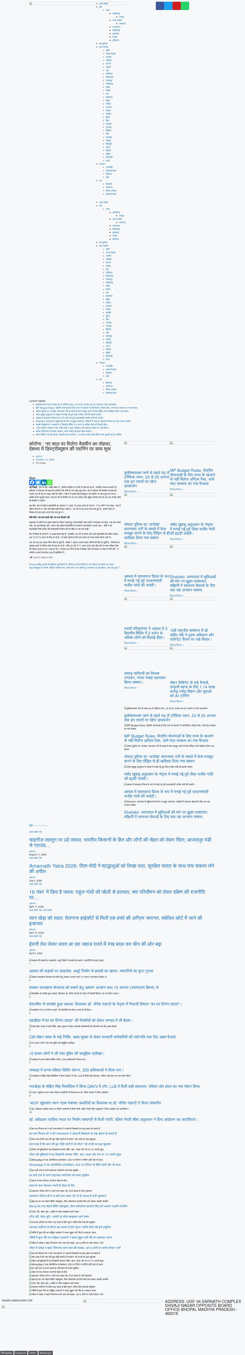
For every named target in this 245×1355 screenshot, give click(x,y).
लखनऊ (122, 23)
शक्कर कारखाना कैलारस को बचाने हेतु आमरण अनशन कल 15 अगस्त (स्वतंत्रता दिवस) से (93, 987)
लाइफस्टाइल (111, 170)
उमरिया (109, 60)
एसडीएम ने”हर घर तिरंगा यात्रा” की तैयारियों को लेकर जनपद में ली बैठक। (81, 1020)
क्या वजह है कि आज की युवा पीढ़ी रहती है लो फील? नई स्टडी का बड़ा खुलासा (70, 1144)
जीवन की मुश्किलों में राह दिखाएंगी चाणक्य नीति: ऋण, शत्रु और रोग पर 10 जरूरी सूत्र (75, 1154)
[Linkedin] (44, 482)
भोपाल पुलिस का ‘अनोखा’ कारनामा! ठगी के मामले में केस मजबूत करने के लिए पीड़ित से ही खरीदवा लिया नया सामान (82, 411)
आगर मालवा (111, 53)
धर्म (100, 180)
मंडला (108, 110)
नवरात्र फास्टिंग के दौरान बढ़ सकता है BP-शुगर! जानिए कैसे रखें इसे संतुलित (70, 1227)
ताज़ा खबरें (103, 3)
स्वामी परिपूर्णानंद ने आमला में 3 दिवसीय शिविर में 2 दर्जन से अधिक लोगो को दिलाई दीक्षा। (72, 424)
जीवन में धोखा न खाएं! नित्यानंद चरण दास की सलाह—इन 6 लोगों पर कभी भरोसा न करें (75, 1247)
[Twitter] (38, 482)
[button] (122, 198)
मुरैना (108, 117)
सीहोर (108, 153)
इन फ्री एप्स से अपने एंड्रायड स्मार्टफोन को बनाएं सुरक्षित (59, 1175)
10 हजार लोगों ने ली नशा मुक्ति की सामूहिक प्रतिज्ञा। (67, 1053)
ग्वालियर (109, 73)
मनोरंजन (109, 187)
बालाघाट (109, 97)
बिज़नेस (109, 183)
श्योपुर (108, 140)
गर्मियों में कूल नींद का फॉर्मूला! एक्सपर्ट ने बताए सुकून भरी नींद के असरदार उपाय (70, 1237)
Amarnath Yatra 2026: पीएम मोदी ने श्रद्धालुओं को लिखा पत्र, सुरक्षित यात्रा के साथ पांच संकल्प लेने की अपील (121, 868)
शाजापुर (109, 137)
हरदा (108, 160)
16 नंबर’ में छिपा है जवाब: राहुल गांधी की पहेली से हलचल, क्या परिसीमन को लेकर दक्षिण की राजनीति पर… (117, 894)
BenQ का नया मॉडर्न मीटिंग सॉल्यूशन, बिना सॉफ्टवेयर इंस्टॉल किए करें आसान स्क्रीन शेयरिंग (78, 1206)
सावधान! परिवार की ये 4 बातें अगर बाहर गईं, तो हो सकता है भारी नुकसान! (67, 1195)
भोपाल (108, 103)
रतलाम (108, 123)
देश (100, 6)
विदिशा (108, 130)
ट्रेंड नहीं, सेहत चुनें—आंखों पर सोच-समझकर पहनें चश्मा (59, 1216)
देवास (108, 90)
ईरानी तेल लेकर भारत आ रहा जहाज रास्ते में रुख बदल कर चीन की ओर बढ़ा (95, 943)
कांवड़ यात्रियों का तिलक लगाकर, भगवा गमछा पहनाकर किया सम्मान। (64, 431)
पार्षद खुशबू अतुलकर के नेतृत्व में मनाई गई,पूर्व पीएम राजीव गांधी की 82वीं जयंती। (69, 414)
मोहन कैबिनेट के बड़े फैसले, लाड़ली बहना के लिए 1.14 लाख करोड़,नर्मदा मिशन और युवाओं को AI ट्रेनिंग (79, 434)
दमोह (108, 87)
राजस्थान (116, 26)
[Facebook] (32, 482)
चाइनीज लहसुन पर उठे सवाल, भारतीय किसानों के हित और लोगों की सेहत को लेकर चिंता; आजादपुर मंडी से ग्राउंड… (120, 842)
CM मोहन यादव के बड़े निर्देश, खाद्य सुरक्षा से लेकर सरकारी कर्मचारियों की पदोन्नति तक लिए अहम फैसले (102, 1037)
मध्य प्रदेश (103, 46)
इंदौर (108, 50)
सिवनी (108, 150)
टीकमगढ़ (109, 83)
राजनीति (109, 167)
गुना (107, 70)
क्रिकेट (109, 173)
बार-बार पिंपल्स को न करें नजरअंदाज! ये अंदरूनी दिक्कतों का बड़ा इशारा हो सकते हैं (73, 1133)
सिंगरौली (109, 157)
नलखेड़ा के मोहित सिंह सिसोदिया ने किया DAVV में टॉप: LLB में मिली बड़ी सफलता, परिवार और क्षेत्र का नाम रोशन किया (114, 1086)
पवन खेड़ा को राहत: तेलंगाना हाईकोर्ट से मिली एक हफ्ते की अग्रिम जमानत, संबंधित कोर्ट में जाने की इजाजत (115, 920)
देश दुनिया (103, 43)
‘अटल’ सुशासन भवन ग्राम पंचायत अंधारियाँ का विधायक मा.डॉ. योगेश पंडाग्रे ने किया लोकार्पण (95, 1103)
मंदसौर (108, 113)
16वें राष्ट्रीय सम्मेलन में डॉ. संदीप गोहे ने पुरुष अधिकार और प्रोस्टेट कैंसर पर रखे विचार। (73, 427)
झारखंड (115, 33)
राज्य (108, 10)
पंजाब (114, 36)
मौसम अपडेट (111, 190)
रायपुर (121, 16)
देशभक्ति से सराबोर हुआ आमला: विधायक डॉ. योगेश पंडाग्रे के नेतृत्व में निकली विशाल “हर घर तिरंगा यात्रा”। (105, 1004)
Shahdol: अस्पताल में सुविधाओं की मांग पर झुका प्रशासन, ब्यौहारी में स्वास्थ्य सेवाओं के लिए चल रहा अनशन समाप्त (83, 421)
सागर (108, 147)
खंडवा (108, 67)
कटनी (108, 63)
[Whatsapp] (49, 482)
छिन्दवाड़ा (109, 77)
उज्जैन (108, 56)
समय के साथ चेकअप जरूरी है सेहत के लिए (52, 1185)
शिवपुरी (109, 143)
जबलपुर (109, 80)
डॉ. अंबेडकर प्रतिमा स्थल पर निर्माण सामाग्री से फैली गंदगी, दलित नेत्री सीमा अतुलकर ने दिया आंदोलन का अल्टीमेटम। (113, 1119)
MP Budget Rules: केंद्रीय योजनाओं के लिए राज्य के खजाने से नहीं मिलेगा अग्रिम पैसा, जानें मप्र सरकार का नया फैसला (86, 407)
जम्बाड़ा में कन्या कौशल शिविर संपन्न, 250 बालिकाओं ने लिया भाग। (76, 1070)
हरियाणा (115, 40)
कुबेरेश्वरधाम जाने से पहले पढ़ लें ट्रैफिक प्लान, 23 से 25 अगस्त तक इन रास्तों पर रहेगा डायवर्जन (76, 404)
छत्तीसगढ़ (116, 13)
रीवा (107, 133)
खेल (107, 177)
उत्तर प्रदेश (117, 20)
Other (102, 163)
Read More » (131, 491)
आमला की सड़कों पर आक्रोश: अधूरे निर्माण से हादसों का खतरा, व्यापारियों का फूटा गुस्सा (91, 971)
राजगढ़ (109, 127)
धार (107, 93)
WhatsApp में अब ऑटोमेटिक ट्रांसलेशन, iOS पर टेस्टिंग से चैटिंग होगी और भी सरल (75, 1164)
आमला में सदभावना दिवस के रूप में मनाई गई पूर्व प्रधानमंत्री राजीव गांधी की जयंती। (70, 417)
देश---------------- (39, 825)
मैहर (107, 120)
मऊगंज (109, 107)
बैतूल (108, 100)
